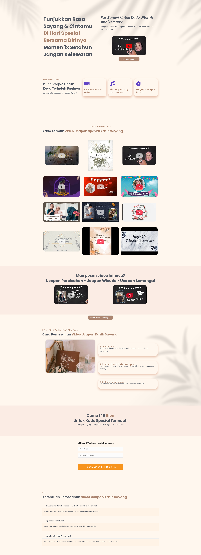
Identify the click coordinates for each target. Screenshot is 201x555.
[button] (100, 505)
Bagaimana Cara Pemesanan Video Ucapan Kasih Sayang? (71, 506)
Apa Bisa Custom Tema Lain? (58, 536)
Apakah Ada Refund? (55, 521)
